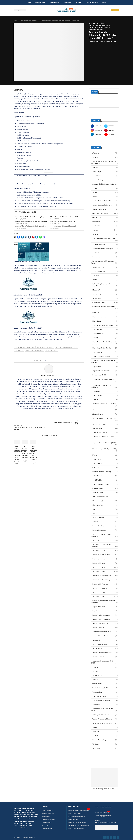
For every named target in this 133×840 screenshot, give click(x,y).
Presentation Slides (105, 526)
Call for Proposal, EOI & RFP (105, 201)
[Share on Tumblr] (53, 360)
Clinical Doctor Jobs (105, 209)
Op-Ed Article (105, 480)
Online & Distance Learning (105, 472)
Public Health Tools (105, 592)
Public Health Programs (105, 584)
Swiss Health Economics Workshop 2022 (62, 221)
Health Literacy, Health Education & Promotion (104, 343)
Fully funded (105, 298)
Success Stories (105, 648)
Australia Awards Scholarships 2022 (29, 195)
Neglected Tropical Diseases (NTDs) (105, 443)
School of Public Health (92, 2)
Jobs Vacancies (105, 395)
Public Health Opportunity (105, 580)
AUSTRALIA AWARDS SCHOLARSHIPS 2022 (32, 176)
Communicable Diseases (105, 213)
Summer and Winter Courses (105, 652)
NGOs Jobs (45, 825)
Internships (105, 391)
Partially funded (105, 492)
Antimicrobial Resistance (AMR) (105, 184)
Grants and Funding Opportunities (105, 307)
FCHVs (105, 280)
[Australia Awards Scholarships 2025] (29, 310)
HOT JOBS (45, 807)
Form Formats (105, 294)
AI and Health (105, 176)
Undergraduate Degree (105, 696)
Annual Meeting (105, 180)
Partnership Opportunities (103, 815)
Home (29, 2)
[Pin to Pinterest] (50, 360)
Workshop (105, 744)
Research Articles (105, 628)
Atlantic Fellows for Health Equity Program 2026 (30, 226)
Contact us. (32, 837)
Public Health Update (40, 2)
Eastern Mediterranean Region (105, 248)
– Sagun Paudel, (19, 827)
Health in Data (105, 329)
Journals (105, 399)
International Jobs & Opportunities (66, 347)
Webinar (105, 736)
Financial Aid (105, 290)
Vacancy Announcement (105, 715)
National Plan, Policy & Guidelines (105, 437)
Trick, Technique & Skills (105, 688)
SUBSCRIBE (115, 10)
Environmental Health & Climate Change (104, 262)
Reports (105, 611)
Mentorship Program (105, 424)
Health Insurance (105, 333)
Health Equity (105, 321)
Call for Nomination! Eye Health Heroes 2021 (64, 217)
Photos (105, 513)
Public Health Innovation (105, 559)
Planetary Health (105, 517)
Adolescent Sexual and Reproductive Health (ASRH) (104, 162)
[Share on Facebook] (48, 360)
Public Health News (105, 567)
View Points (105, 731)
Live (105, 410)
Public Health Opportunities (29, 20)
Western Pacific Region (105, 740)
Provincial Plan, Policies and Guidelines (104, 535)
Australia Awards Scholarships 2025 (28, 328)
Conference (105, 221)
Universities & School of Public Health (104, 710)
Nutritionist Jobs (105, 463)
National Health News (105, 432)
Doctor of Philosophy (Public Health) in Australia (33, 192)
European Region (105, 267)
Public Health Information (105, 555)
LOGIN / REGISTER (19, 10)
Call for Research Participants (105, 205)
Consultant (105, 226)
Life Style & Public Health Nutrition (105, 404)
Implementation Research (105, 371)
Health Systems (105, 352)
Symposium (105, 671)
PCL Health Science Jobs (105, 497)
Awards (105, 192)
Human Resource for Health (105, 356)
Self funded (105, 640)
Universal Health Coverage (105, 700)
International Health (105, 375)
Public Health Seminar (105, 588)
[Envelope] (118, 837)
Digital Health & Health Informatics (105, 238)
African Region (105, 172)
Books (105, 197)
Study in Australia (51, 350)
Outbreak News (105, 488)
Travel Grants (105, 684)
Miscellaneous (105, 428)
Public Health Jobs (105, 563)
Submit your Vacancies (102, 812)
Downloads (78, 2)
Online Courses (105, 476)
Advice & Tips (105, 167)
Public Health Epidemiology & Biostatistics (104, 545)
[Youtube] (114, 837)
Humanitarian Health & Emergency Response (104, 361)
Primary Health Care (105, 530)
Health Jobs (105, 338)
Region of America (105, 607)
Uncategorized (105, 692)
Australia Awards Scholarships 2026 (28, 295)
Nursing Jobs (105, 459)
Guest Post (105, 313)
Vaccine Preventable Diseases (105, 719)
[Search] (118, 3)
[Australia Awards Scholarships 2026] (29, 277)
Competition (105, 217)
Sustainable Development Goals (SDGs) (104, 662)
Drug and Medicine (105, 244)
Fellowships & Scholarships (45, 347)
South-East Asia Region (105, 644)
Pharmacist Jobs (105, 505)
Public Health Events (105, 550)
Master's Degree (105, 414)
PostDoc (105, 522)
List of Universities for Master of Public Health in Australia (36, 184)
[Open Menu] (14, 2)
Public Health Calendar (75, 813)
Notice (104, 2)
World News (105, 748)
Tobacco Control (105, 675)
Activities (105, 157)
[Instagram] (111, 837)
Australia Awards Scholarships (24, 94)
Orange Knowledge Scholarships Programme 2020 (31, 221)
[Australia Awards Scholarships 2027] (33, 244)
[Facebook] (104, 837)
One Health (105, 467)
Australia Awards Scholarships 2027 (28, 262)
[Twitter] (107, 837)
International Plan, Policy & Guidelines (104, 386)
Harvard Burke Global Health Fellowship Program (31, 217)
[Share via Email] (62, 360)
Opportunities (67, 2)
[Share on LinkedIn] (52, 360)
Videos (105, 727)
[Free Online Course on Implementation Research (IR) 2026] (25, 442)
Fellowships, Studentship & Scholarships (104, 285)
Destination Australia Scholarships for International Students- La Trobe (40, 198)
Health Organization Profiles (77, 822)
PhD (105, 509)
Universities (105, 704)
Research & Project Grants (105, 615)
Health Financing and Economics (105, 325)
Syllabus (105, 667)
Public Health (105, 540)
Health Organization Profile (105, 348)
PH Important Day (105, 501)
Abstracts (105, 153)
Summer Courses (105, 657)
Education (105, 253)
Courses (105, 230)
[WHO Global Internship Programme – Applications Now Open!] (17, 442)
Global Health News (105, 302)
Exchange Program (105, 271)
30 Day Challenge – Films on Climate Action (63, 226)
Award (105, 188)
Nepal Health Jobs (54, 2)
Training (105, 679)
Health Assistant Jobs (105, 317)
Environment (105, 257)
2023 (26, 109)
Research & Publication (105, 623)
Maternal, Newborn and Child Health (105, 418)
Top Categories (73, 807)
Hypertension (105, 366)
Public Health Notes (105, 571)
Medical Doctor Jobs (48, 813)
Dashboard (105, 234)
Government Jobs (47, 828)
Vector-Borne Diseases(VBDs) (105, 723)
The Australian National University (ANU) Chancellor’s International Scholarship (43, 201)
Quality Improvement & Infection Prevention (104, 602)
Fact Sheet (105, 275)
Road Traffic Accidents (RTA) (105, 632)
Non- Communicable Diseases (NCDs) (105, 449)
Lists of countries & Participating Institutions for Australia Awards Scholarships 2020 (45, 203)
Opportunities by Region (105, 484)
